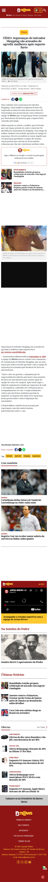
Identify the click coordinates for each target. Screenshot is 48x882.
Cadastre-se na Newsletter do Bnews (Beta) (24, 800)
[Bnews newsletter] (24, 93)
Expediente (23, 831)
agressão (18, 456)
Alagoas (30, 15)
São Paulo (37, 15)
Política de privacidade (23, 836)
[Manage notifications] (43, 877)
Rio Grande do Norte (20, 15)
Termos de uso (24, 841)
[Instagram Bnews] (26, 862)
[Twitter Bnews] (22, 862)
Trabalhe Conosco (23, 820)
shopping (27, 456)
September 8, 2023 (37, 356)
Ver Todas (41, 727)
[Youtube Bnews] (29, 862)
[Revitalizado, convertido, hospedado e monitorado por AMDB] (45, 868)
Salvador (9, 456)
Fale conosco (23, 825)
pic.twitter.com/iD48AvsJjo (13, 352)
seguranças (36, 456)
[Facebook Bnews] (18, 862)
